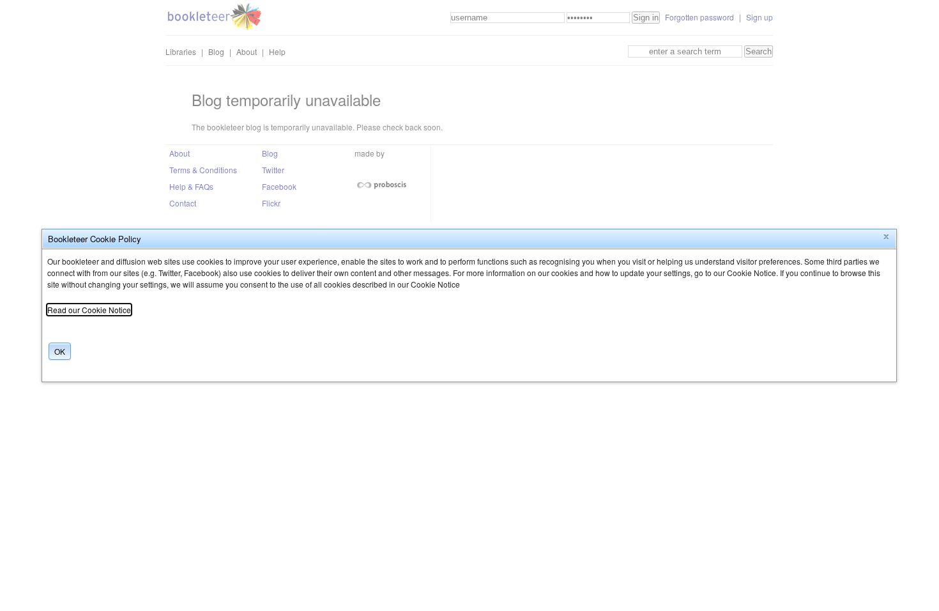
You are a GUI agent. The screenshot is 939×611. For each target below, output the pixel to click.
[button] (886, 237)
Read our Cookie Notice (89, 309)
